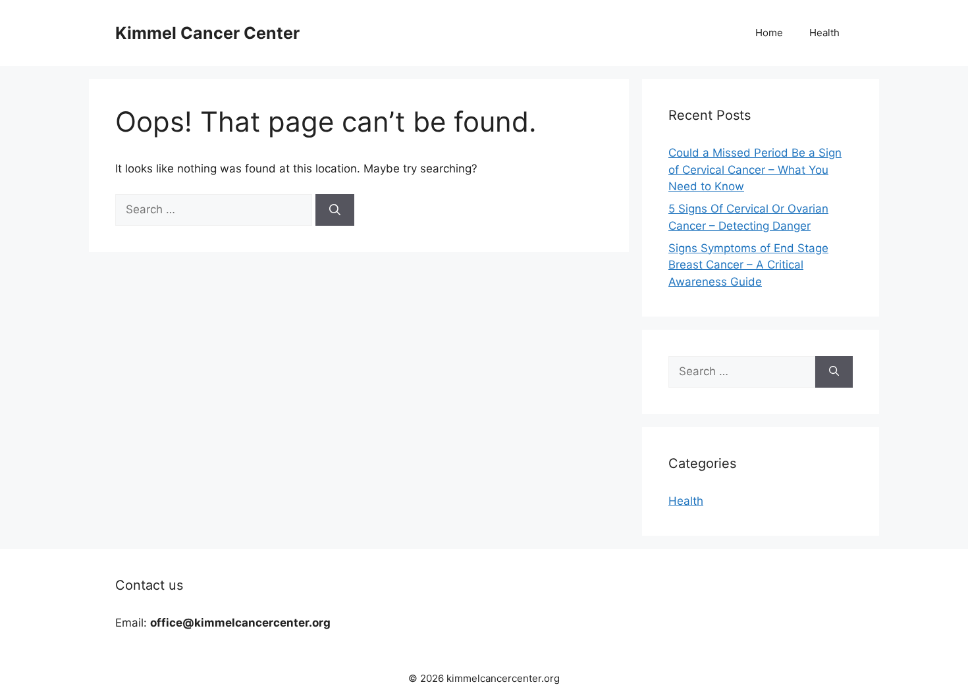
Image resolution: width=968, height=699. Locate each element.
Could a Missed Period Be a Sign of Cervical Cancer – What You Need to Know (755, 169)
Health (824, 32)
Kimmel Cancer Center (207, 33)
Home (769, 32)
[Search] (334, 210)
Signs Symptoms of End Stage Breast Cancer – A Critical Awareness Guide (748, 265)
